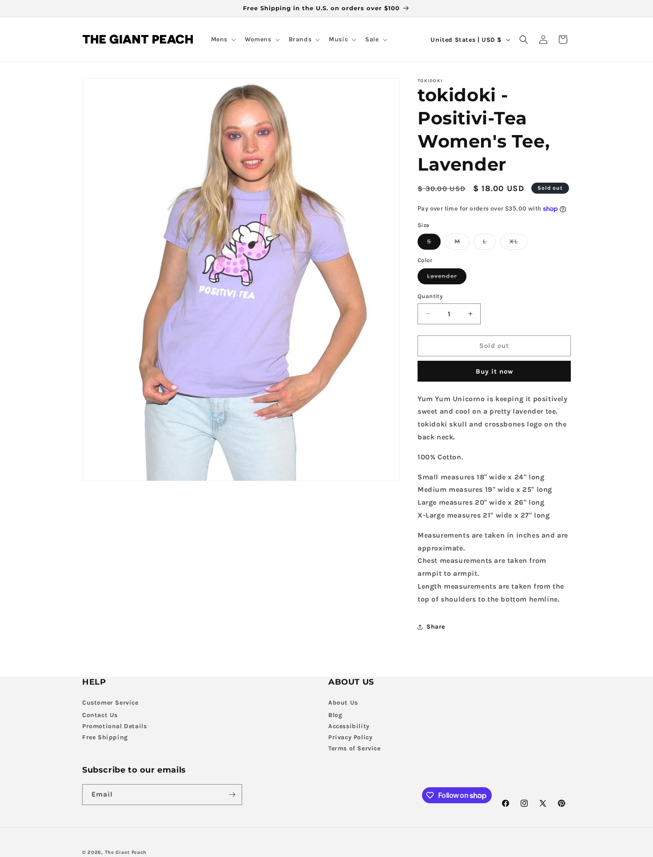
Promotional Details (114, 726)
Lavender (446, 278)
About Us (343, 702)
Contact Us (100, 715)
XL (518, 243)
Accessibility (349, 726)
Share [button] (435, 626)
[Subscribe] (232, 794)
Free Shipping (105, 737)
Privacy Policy (350, 737)
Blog (335, 715)
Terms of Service (354, 748)
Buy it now (494, 371)
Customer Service (110, 702)
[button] (222, 39)
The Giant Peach (126, 852)
